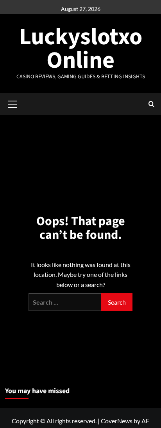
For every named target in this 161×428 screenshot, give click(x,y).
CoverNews (116, 420)
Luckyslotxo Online (80, 48)
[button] (13, 103)
